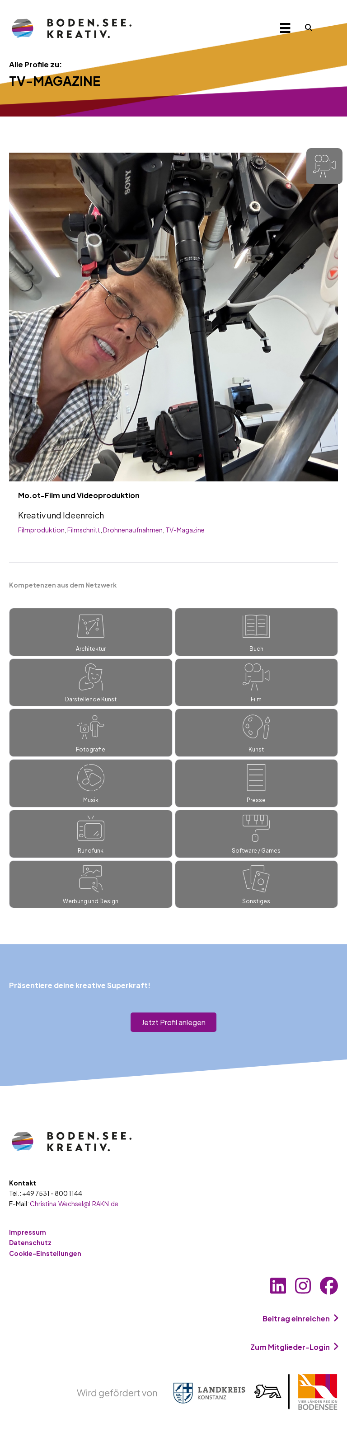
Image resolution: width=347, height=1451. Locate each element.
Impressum (27, 1232)
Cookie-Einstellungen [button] (45, 1253)
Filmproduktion (41, 530)
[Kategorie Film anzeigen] (324, 166)
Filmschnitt (83, 530)
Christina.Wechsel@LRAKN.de (74, 1203)
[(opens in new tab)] (207, 1391)
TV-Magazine (185, 530)
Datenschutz (30, 1242)
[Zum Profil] (173, 316)
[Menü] (285, 27)
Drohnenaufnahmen (133, 530)
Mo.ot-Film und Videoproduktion (79, 495)
